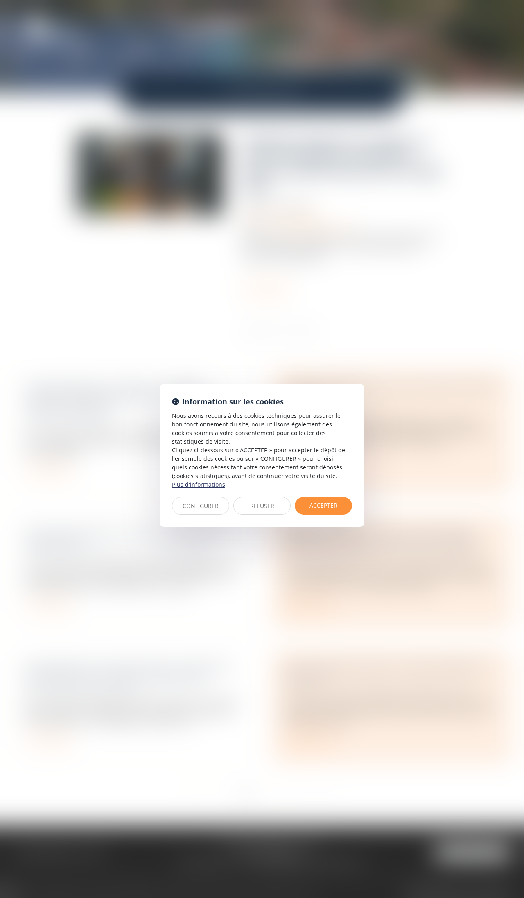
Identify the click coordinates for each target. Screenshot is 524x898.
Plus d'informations (198, 484)
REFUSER (262, 506)
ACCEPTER (323, 505)
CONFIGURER (201, 506)
